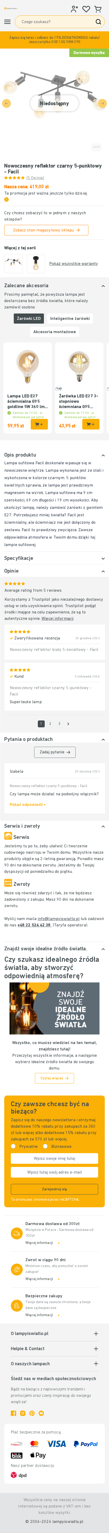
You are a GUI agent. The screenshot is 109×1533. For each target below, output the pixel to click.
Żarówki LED (29, 319)
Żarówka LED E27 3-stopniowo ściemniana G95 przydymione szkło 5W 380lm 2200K (78, 402)
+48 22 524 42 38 (34, 925)
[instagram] (22, 1413)
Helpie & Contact (27, 1349)
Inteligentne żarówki (70, 319)
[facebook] (13, 1413)
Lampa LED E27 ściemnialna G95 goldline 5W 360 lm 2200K (26, 402)
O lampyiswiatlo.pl (29, 1334)
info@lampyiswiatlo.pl (59, 919)
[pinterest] (32, 1413)
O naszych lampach (30, 1364)
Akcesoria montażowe (54, 332)
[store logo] (11, 8)
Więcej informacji (58, 619)
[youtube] (41, 1413)
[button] (54, 40)
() (35, 178)
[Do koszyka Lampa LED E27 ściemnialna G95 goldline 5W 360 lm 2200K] (39, 424)
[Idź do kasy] (68, 723)
